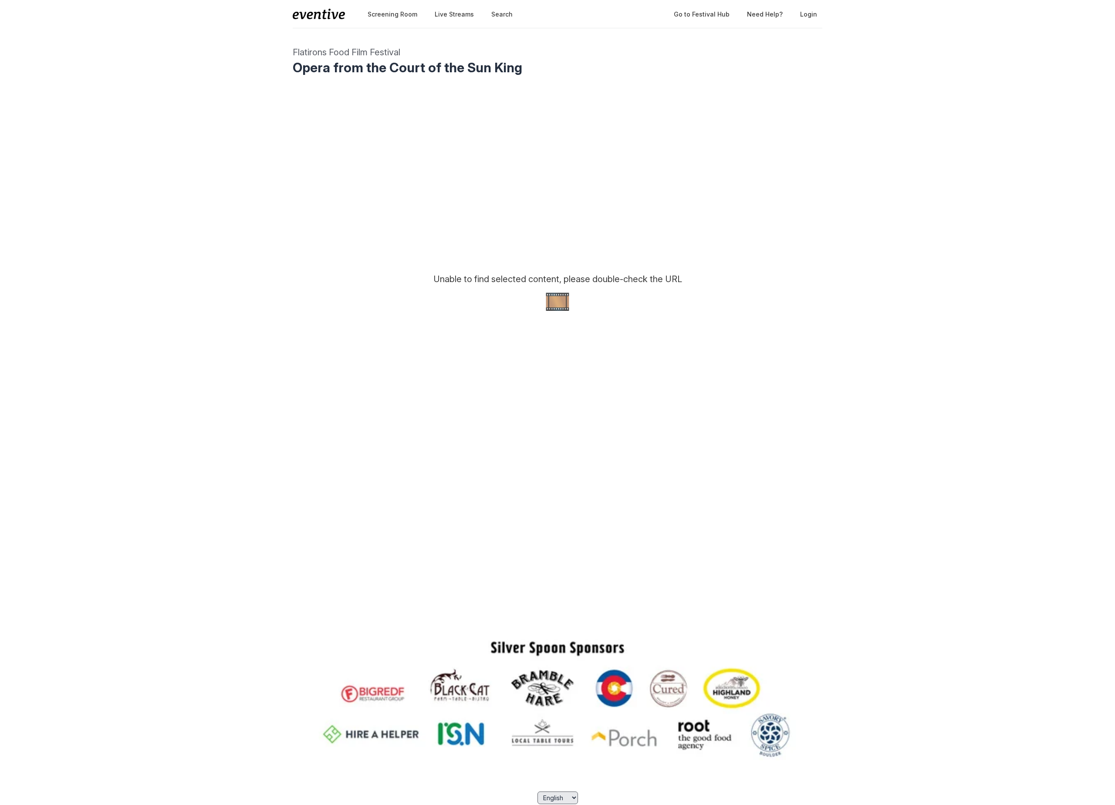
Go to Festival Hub (702, 14)
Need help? (765, 14)
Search (502, 14)
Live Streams (454, 14)
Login (808, 14)
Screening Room (392, 14)
